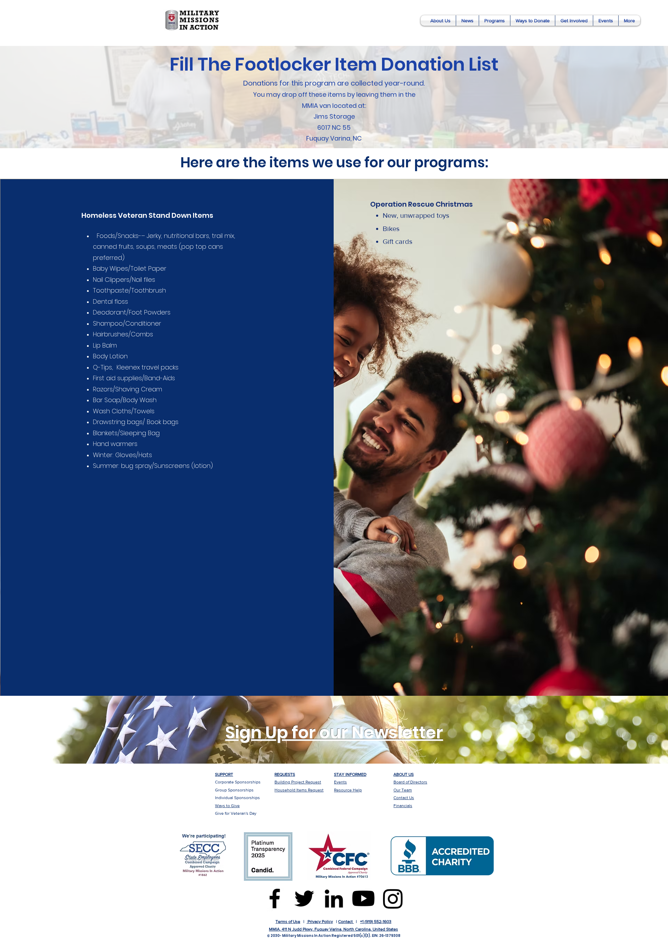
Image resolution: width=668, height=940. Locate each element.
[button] (440, 20)
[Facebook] (275, 898)
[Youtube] (363, 898)
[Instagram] (393, 898)
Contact (345, 921)
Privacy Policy (320, 921)
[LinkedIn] (334, 898)
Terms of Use (288, 921)
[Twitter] (304, 898)
